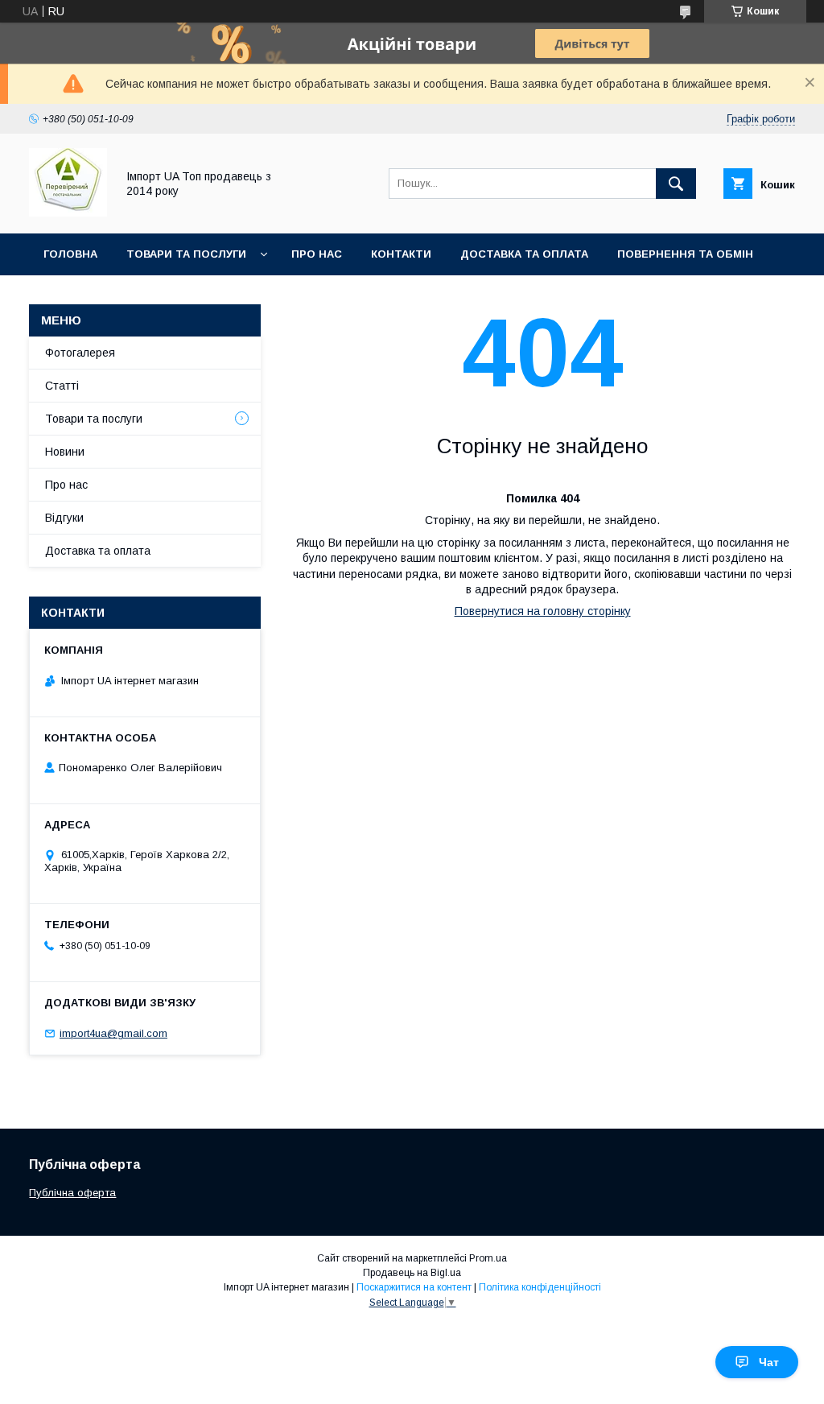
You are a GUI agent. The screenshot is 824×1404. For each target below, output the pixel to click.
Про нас (316, 254)
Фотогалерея (80, 352)
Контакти (401, 254)
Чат (769, 1362)
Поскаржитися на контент (414, 1287)
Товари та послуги (186, 254)
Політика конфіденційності (540, 1287)
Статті (62, 385)
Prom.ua (488, 1258)
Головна (70, 254)
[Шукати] (676, 183)
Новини (64, 451)
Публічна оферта (72, 1193)
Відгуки (64, 517)
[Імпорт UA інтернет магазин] (68, 212)
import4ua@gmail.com (113, 1033)
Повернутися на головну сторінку (543, 611)
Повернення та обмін (685, 254)
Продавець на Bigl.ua (412, 1272)
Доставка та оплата (524, 254)
